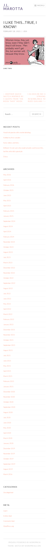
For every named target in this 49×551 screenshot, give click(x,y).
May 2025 (7, 201)
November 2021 (9, 335)
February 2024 (8, 237)
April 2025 (7, 206)
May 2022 (7, 304)
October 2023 (8, 247)
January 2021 (8, 387)
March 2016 (7, 474)
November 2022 (9, 273)
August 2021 (8, 350)
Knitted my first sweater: (11, 138)
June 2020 (7, 423)
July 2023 (7, 257)
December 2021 (9, 330)
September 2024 (9, 221)
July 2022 (7, 294)
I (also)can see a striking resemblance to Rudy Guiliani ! (36, 97)
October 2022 (8, 278)
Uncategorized (8, 492)
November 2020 (9, 397)
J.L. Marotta (13, 7)
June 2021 (7, 361)
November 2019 (9, 454)
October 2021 (8, 340)
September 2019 (9, 464)
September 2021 (9, 345)
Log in (5, 511)
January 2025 (8, 216)
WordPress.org (8, 526)
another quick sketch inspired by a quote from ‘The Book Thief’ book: (13, 97)
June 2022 (7, 299)
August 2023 (8, 252)
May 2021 (7, 366)
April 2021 (7, 371)
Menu (41, 5)
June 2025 (7, 195)
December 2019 (9, 448)
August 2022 (8, 288)
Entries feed (7, 516)
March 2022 (7, 314)
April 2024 (7, 232)
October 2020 (8, 402)
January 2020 (8, 443)
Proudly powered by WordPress (24, 542)
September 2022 (9, 283)
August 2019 (8, 469)
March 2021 (7, 376)
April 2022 (7, 309)
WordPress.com (33, 546)
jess (25, 31)
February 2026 (8, 185)
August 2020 (8, 412)
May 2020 (7, 428)
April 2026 (7, 180)
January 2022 (8, 325)
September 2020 (9, 407)
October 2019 (8, 459)
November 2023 (9, 242)
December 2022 (9, 268)
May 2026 (7, 175)
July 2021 (7, 355)
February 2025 (8, 211)
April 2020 (7, 433)
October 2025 (8, 190)
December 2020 (9, 392)
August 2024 (8, 226)
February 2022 (8, 319)
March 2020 (7, 438)
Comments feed (8, 521)
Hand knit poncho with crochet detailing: (17, 132)
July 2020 (7, 418)
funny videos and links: (11, 143)
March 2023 (7, 263)
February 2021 (8, 381)
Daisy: (5, 157)
